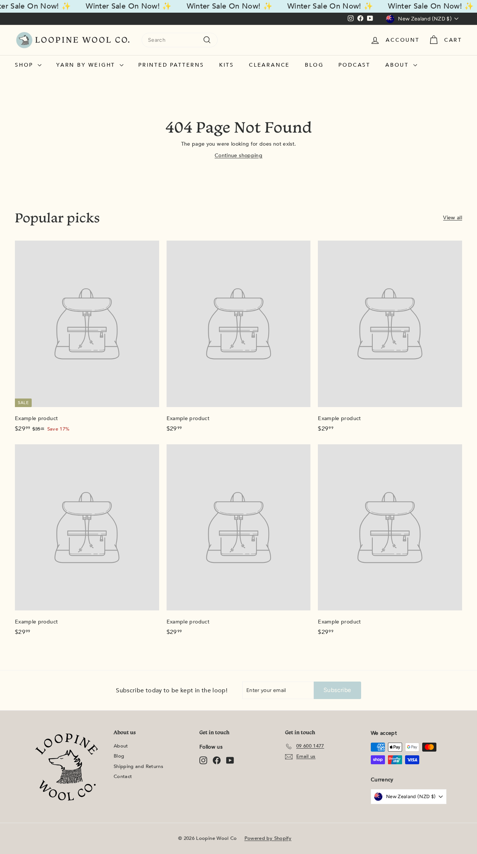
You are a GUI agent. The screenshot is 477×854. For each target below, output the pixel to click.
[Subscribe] (336, 467)
